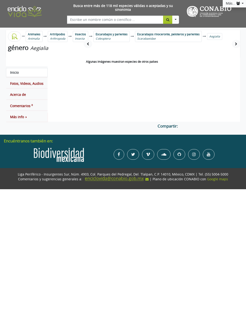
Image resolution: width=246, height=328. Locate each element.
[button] (27, 116)
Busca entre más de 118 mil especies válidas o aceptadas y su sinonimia (123, 8)
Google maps (217, 179)
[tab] (27, 72)
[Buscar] (167, 20)
